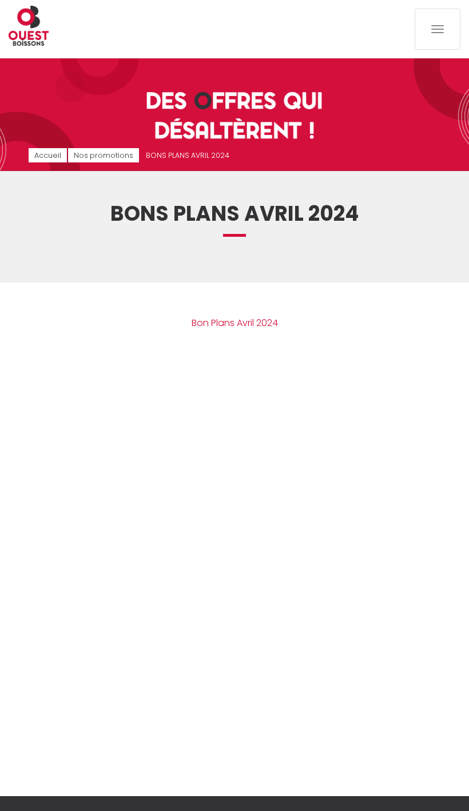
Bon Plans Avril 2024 (235, 322)
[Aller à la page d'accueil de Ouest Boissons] (29, 26)
